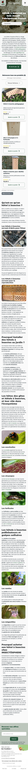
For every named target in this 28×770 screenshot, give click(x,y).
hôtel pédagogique (20, 49)
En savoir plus (14, 67)
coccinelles (7, 450)
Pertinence (14, 83)
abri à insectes (12, 423)
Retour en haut (7, 193)
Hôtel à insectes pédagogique (13, 104)
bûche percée (20, 47)
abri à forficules (7, 523)
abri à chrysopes (6, 489)
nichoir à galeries (18, 562)
